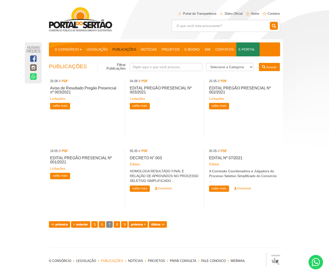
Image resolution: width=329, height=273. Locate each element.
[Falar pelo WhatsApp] (316, 262)
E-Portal (246, 49)
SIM (207, 49)
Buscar (274, 26)
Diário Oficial (234, 13)
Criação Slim (273, 259)
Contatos (274, 13)
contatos (224, 49)
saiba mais (60, 105)
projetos (171, 49)
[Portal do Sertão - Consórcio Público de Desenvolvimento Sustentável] (80, 19)
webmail (237, 261)
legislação (97, 49)
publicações (124, 49)
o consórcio (60, 261)
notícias (149, 49)
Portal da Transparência (199, 13)
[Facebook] (33, 58)
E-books (192, 49)
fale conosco (213, 261)
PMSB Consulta (183, 261)
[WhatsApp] (33, 76)
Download (165, 188)
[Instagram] (33, 67)
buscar (271, 67)
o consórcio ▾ (68, 49)
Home (255, 13)
